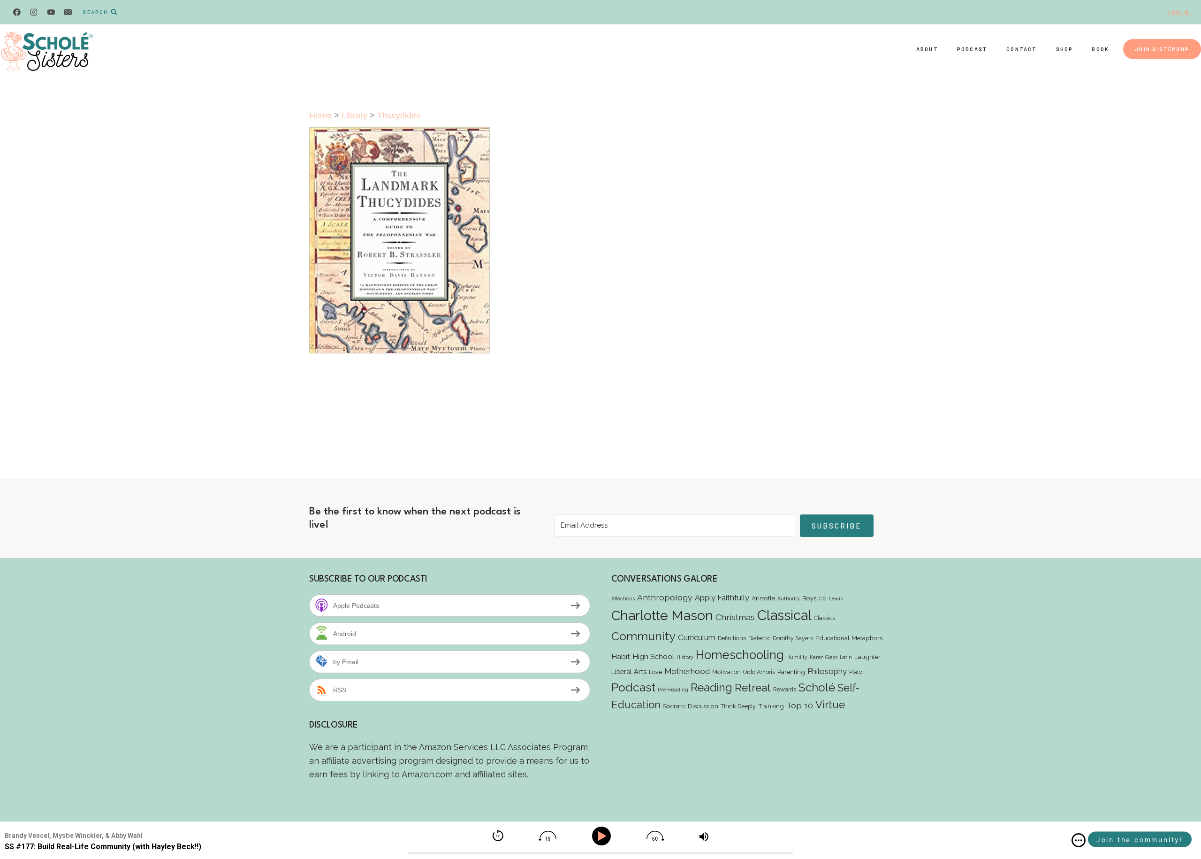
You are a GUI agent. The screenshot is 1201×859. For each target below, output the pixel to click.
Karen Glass (823, 657)
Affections (623, 598)
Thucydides (398, 115)
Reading (711, 687)
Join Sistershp (1162, 49)
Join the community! (1139, 840)
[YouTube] (51, 12)
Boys (809, 598)
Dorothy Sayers (793, 638)
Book (1100, 49)
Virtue (830, 704)
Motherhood (687, 671)
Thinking (771, 706)
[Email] (68, 12)
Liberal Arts (628, 671)
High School (653, 656)
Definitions (732, 638)
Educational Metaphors (848, 638)
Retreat (753, 688)
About (927, 49)
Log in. (1180, 12)
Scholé (816, 687)
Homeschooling (740, 655)
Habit (620, 656)
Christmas (735, 617)
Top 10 (799, 705)
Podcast (972, 49)
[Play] (603, 836)
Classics (824, 617)
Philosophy (827, 671)
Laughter (867, 656)
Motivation (726, 671)
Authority (788, 598)
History (685, 657)
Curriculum (696, 637)
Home (320, 115)
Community (643, 636)
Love (655, 671)
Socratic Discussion (690, 706)
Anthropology (664, 597)
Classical (784, 615)
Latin (846, 657)
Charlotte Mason (662, 615)
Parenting (791, 671)
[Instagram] (33, 12)
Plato (855, 671)
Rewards (784, 689)
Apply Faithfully (722, 597)
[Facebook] (16, 12)
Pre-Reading (673, 689)
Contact (1021, 49)
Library (354, 115)
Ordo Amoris (759, 671)
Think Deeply (738, 706)
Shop (1064, 49)
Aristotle (763, 598)
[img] (1079, 840)
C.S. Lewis (831, 598)
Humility (796, 657)
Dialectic (759, 638)
